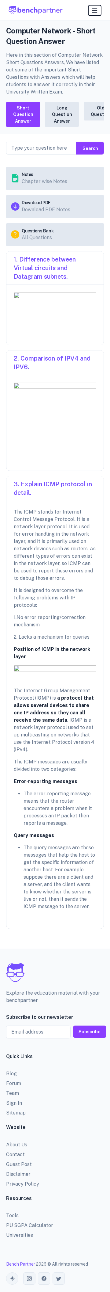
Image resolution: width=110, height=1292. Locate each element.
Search (90, 148)
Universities (19, 1235)
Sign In (14, 1103)
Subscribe (90, 1031)
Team (12, 1093)
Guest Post (19, 1164)
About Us (16, 1145)
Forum (13, 1083)
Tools (12, 1215)
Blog (11, 1073)
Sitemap (16, 1113)
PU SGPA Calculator (29, 1225)
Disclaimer (18, 1174)
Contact (15, 1154)
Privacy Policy (22, 1184)
